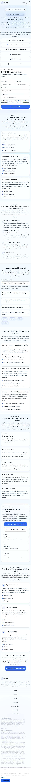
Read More (26, 102)
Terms (19, 100)
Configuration (5, 323)
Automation (4, 319)
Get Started (15, 702)
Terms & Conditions (15, 706)
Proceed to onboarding (15, 524)
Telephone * (5, 94)
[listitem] (15, 294)
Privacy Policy (25, 100)
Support (15, 694)
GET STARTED (15, 106)
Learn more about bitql (15, 529)
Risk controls (12, 319)
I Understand (6, 780)
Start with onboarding (15, 668)
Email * (3, 87)
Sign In (15, 698)
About (15, 690)
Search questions (7, 280)
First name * (5, 81)
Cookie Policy (4, 102)
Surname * (19, 81)
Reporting (20, 319)
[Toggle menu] (28, 2)
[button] (23, 2)
